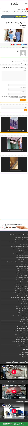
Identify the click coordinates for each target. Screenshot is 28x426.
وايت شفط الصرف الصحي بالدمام (21, 237)
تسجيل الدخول (25, 352)
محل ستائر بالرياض (24, 303)
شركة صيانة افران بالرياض (22, 295)
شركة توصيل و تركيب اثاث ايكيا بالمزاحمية (19, 246)
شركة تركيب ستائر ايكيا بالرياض (21, 279)
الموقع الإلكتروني (23, 91)
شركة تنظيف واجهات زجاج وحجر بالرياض (20, 341)
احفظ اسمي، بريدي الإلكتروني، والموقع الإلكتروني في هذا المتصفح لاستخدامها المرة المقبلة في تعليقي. (15, 97)
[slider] (15, 130)
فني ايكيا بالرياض (24, 323)
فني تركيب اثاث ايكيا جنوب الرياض (21, 288)
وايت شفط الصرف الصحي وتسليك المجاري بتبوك (18, 241)
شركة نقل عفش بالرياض (23, 332)
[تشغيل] (25, 130)
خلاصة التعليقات (25, 356)
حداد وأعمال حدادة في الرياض (22, 257)
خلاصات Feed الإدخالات (23, 354)
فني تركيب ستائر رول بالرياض (22, 268)
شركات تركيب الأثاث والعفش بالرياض (20, 292)
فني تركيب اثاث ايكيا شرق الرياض (21, 286)
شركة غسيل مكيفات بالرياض (22, 301)
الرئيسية (25, 11)
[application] (14, 124)
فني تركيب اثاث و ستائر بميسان (16, 11)
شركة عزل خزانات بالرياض (22, 326)
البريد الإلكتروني (22, 87)
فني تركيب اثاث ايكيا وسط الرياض (21, 281)
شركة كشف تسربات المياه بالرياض (21, 330)
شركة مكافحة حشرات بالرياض (22, 339)
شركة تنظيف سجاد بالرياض (22, 345)
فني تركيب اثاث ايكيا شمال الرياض (21, 290)
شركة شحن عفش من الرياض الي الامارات (19, 297)
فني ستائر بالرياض (21, 9)
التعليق (24, 70)
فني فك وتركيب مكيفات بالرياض (21, 308)
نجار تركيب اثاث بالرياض (23, 310)
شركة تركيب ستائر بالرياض (22, 312)
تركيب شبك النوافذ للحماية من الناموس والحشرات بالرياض (16, 261)
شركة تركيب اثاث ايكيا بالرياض (22, 321)
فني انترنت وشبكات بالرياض (22, 255)
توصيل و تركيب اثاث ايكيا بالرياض (21, 250)
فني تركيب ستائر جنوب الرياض (22, 275)
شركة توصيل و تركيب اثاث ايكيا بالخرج (20, 248)
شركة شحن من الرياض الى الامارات (21, 334)
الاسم (24, 82)
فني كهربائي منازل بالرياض (22, 299)
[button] (14, 124)
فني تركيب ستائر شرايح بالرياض (21, 266)
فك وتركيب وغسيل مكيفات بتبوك (21, 239)
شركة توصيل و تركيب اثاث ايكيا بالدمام (20, 244)
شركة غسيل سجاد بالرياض (22, 343)
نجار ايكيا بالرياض (24, 264)
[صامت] (5, 130)
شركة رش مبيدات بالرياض (22, 337)
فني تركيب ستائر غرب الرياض (22, 270)
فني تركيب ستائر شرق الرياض (22, 272)
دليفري (14, 3)
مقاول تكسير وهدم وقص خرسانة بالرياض (20, 314)
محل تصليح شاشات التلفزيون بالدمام (20, 252)
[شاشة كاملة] (2, 130)
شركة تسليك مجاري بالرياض (22, 328)
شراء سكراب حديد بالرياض (22, 259)
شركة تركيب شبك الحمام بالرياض (21, 306)
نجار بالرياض (25, 317)
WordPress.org (24, 358)
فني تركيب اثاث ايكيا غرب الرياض (21, 283)
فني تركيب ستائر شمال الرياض (22, 277)
